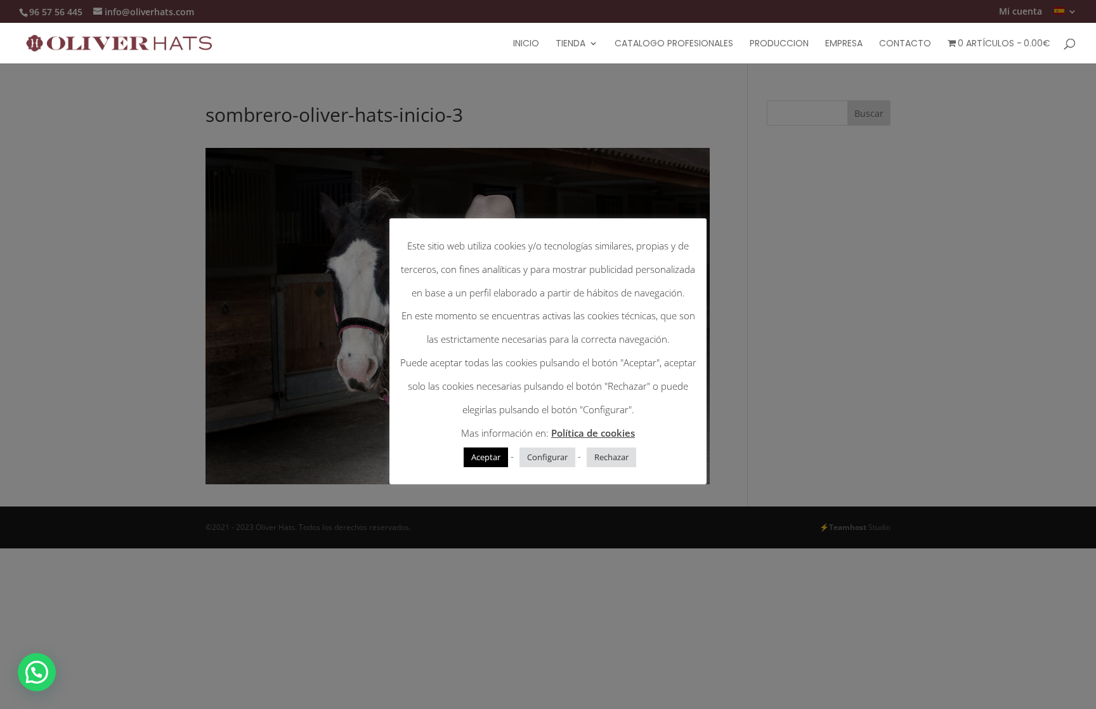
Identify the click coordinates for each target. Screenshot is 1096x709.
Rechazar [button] (611, 457)
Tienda (570, 44)
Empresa (844, 44)
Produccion (779, 44)
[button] (37, 672)
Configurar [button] (547, 457)
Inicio (526, 44)
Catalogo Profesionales (674, 44)
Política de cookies (593, 433)
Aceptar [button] (485, 457)
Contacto (905, 44)
